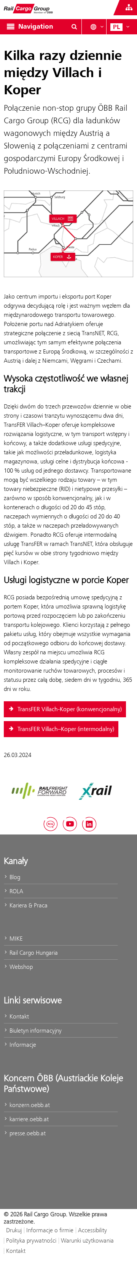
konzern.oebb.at (29, 1105)
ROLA (15, 891)
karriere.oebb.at (28, 1119)
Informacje (22, 1044)
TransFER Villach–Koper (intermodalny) (65, 729)
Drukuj (14, 1230)
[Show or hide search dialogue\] (74, 26)
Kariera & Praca (28, 905)
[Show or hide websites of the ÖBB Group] (129, 7)
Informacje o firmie (49, 1230)
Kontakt (18, 1016)
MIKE (15, 938)
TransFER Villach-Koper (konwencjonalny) (69, 709)
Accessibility (92, 1230)
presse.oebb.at (27, 1133)
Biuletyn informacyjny (35, 1030)
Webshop (20, 966)
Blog (14, 877)
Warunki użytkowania (87, 1240)
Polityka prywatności (31, 1240)
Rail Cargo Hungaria (33, 952)
